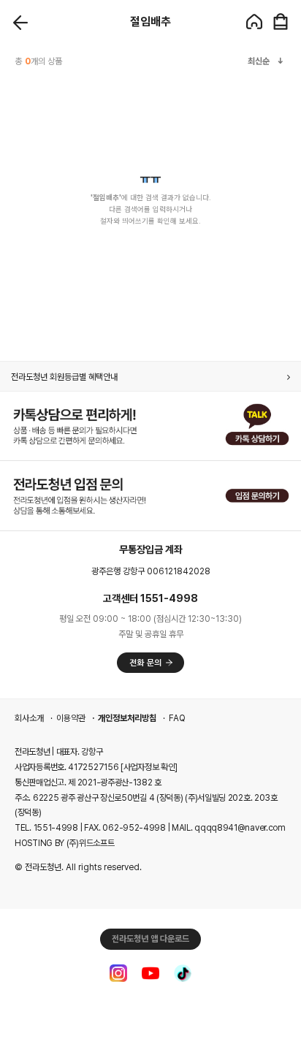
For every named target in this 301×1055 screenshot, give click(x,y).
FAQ (177, 718)
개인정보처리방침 (127, 718)
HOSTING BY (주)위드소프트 (64, 843)
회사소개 (29, 718)
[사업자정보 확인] (149, 767)
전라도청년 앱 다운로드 (150, 939)
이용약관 (70, 718)
